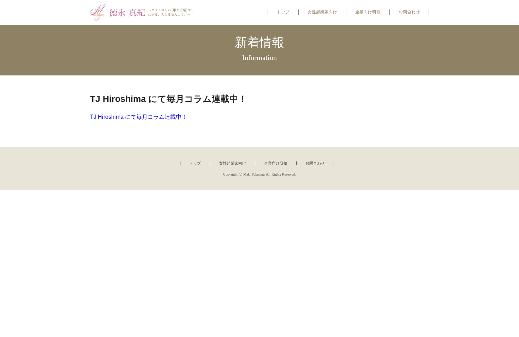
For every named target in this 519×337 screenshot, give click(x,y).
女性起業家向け (322, 12)
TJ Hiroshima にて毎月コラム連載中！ (138, 117)
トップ (283, 12)
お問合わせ (409, 12)
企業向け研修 (368, 12)
